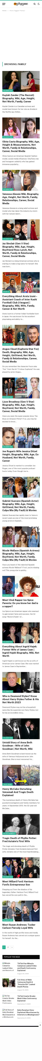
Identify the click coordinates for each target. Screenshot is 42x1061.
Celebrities (7, 90)
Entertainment (9, 833)
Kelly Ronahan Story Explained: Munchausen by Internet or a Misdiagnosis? (28, 1012)
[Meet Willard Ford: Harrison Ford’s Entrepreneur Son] (21, 867)
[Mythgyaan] (21, 3)
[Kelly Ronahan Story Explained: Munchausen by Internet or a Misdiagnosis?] (8, 1013)
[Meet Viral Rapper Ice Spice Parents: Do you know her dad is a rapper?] (21, 586)
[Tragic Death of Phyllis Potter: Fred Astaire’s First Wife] (21, 824)
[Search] (34, 4)
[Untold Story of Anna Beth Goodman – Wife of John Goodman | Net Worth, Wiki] (21, 728)
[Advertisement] (21, 36)
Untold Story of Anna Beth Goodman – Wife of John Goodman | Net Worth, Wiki (17, 745)
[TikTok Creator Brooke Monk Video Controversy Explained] (8, 999)
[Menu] (3, 4)
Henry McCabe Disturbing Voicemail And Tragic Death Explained (17, 792)
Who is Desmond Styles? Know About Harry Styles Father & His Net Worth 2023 (20, 699)
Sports (6, 291)
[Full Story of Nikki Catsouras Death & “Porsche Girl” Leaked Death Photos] (8, 982)
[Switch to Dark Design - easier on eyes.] (38, 4)
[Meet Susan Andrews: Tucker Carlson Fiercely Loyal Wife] (21, 911)
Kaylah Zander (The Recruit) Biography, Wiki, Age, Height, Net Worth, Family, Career (18, 98)
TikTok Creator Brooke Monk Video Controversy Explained (27, 998)
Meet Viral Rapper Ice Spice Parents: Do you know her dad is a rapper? (20, 603)
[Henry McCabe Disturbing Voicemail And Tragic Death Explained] (21, 775)
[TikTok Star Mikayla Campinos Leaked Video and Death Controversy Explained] (8, 966)
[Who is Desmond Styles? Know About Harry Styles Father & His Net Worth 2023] (21, 682)
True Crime (7, 784)
